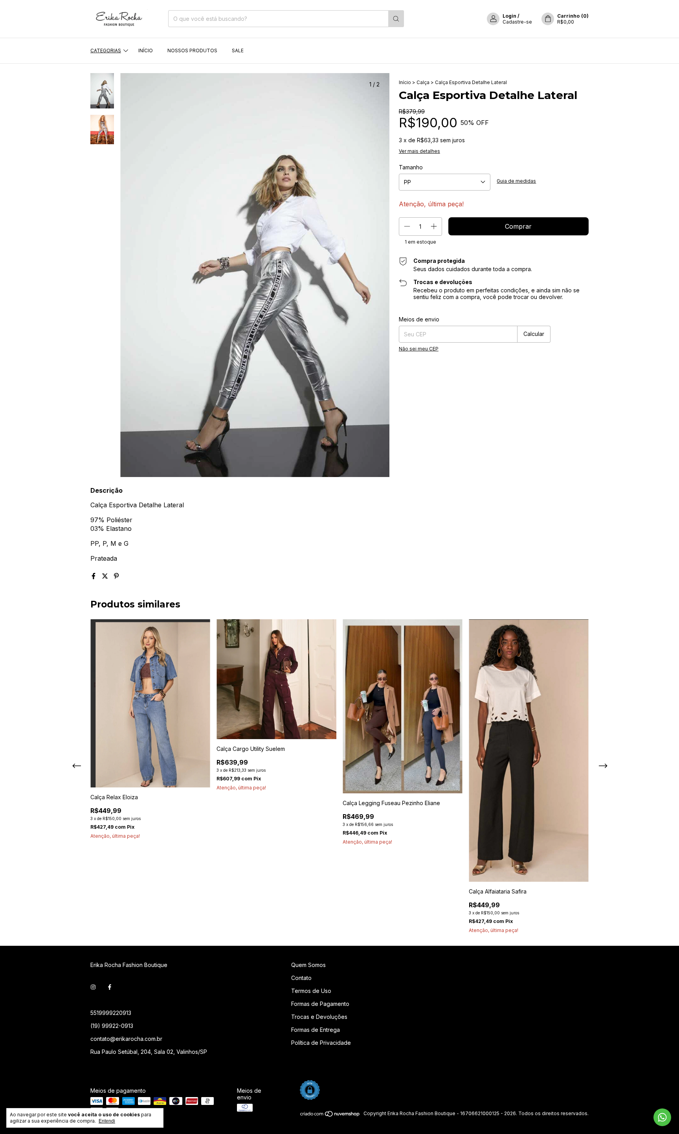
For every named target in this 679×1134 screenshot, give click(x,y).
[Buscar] (396, 18)
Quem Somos (308, 965)
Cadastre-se (517, 22)
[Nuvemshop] (330, 1115)
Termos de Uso (311, 990)
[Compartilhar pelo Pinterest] (116, 576)
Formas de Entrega (315, 1029)
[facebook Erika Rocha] (109, 987)
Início (145, 50)
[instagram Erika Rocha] (93, 987)
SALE (238, 50)
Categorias (105, 50)
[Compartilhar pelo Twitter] (106, 576)
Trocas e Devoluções (319, 1016)
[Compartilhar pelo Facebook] (94, 576)
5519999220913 (110, 1012)
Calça (423, 82)
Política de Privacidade (321, 1042)
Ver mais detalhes (419, 151)
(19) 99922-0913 (111, 1025)
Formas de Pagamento (320, 1003)
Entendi (107, 1121)
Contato (301, 977)
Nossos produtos (192, 50)
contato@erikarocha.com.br (126, 1038)
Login (509, 16)
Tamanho (411, 167)
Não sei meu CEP (419, 349)
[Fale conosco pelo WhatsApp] (662, 1117)
